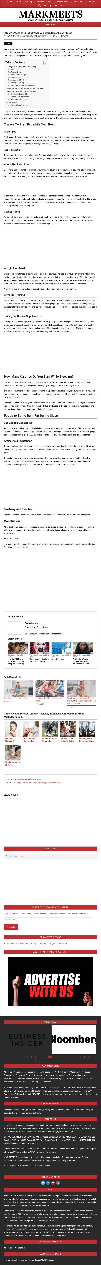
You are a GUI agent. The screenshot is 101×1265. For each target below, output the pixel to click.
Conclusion (12, 102)
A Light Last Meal (17, 80)
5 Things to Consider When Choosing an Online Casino (37, 782)
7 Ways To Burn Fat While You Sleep (21, 66)
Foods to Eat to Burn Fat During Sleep (22, 91)
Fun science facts (58, 659)
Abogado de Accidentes (14, 1248)
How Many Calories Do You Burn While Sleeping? (27, 88)
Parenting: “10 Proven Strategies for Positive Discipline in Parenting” (16, 661)
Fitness (64, 36)
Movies (46, 652)
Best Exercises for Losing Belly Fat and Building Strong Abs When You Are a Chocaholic (81, 701)
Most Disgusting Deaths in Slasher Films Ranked (39, 660)
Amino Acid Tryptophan (20, 97)
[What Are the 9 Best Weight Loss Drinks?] (50, 688)
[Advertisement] (52, 186)
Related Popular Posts (19, 105)
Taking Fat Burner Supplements (22, 85)
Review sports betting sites (29, 779)
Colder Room (16, 77)
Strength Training (17, 83)
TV (92, 652)
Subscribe (11, 927)
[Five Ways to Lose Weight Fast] (18, 688)
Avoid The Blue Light (18, 75)
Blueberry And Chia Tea (19, 99)
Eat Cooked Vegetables (19, 94)
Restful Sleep (16, 72)
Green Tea (14, 69)
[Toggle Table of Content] (44, 63)
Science (68, 652)
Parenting (24, 652)
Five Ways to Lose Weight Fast (16, 698)
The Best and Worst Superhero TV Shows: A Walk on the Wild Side (81, 661)
